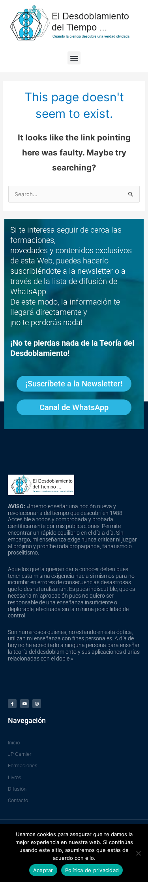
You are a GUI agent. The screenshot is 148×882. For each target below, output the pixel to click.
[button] (74, 57)
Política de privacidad (92, 870)
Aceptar (43, 870)
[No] (138, 853)
